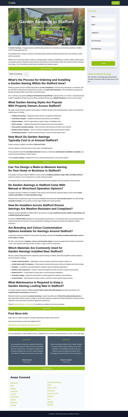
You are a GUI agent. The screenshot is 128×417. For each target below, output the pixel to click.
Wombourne (51, 390)
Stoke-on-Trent (51, 388)
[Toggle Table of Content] (25, 74)
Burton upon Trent (52, 393)
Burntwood (13, 402)
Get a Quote (45, 32)
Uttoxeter (13, 399)
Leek (48, 399)
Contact (115, 3)
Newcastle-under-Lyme (54, 382)
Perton (49, 385)
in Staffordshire (23, 304)
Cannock (37, 325)
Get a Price (46, 162)
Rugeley (23, 325)
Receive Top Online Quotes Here (46, 329)
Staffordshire (12, 325)
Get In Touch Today (46, 68)
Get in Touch (46, 308)
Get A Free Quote (47, 368)
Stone (18, 325)
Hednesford (30, 325)
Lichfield (13, 405)
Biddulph (50, 404)
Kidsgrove (50, 396)
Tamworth (50, 401)
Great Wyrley (14, 397)
